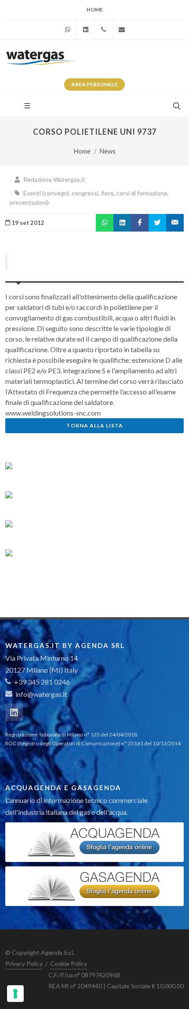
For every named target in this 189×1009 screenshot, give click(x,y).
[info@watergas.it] (122, 29)
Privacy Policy (24, 963)
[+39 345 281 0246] (104, 29)
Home (95, 9)
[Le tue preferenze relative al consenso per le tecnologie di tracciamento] (15, 993)
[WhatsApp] (67, 29)
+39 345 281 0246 (41, 682)
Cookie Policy (68, 963)
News (108, 151)
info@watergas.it (41, 694)
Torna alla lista (94, 425)
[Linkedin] (85, 29)
